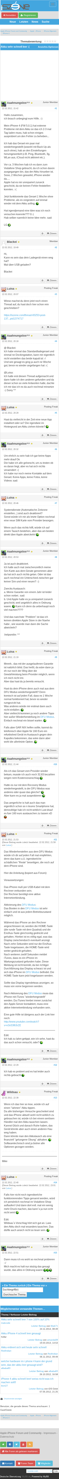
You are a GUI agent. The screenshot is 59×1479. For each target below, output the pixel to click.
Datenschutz (7, 1436)
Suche (45, 21)
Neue (13, 21)
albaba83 (5, 1368)
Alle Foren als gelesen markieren (21, 1451)
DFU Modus (47, 717)
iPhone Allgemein (50, 31)
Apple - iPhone (35, 31)
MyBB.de (26, 1477)
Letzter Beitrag (38, 1326)
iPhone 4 (6, 33)
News (35, 21)
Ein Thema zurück (15, 1285)
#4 (56, 341)
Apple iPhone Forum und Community (13, 31)
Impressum (50, 1433)
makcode (5, 1323)
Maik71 (54, 1326)
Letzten (23, 21)
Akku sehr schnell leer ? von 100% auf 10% (25, 1319)
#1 (56, 108)
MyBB (46, 1477)
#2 (56, 247)
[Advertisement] (29, 76)
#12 (55, 1065)
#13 (55, 1098)
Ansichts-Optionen (48, 47)
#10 (55, 764)
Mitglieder (45, 1463)
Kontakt (8, 1463)
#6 (56, 449)
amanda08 (52, 1340)
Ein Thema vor (36, 1285)
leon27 (4, 1386)
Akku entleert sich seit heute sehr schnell (24, 1347)
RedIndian (6, 1351)
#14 (55, 1182)
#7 (56, 503)
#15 (55, 1253)
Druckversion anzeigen (13, 1399)
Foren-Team (26, 1463)
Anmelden (10, 15)
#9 (56, 657)
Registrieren (29, 15)
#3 (56, 294)
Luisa (8, 845)
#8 (56, 557)
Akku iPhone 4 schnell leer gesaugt (21, 1333)
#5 (56, 413)
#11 (55, 840)
